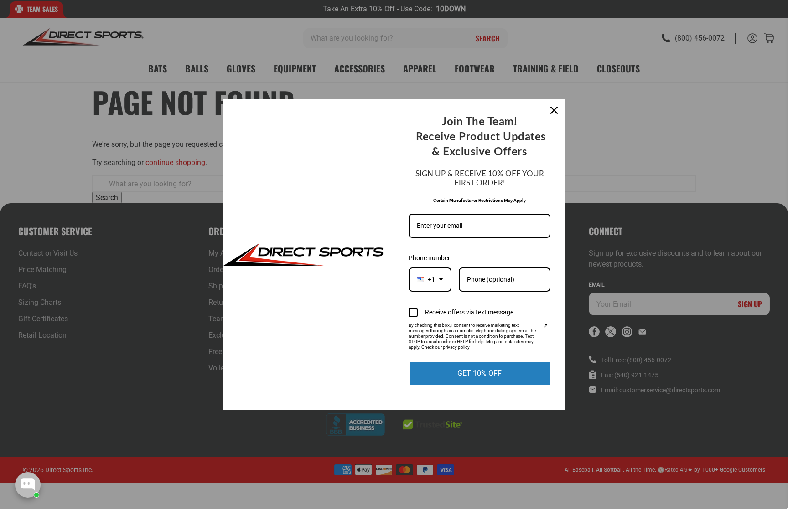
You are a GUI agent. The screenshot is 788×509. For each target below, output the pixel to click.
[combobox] (430, 279)
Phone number (429, 258)
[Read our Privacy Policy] (544, 326)
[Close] (554, 110)
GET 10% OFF (479, 373)
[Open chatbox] (28, 485)
